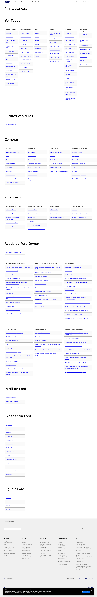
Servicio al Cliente (32, 210)
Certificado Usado (7, 550)
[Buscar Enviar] (73, 2)
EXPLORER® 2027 (10, 67)
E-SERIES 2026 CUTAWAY (68, 66)
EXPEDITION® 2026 (11, 83)
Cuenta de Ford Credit (45, 552)
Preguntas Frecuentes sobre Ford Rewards (75, 278)
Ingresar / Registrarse (11, 397)
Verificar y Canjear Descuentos (43, 272)
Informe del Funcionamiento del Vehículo (83, 554)
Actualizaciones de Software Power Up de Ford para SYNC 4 (18, 356)
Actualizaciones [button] (25, 549)
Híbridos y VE (9, 167)
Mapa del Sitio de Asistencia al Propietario (75, 372)
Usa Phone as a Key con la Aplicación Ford (75, 307)
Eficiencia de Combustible (34, 163)
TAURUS (37, 56)
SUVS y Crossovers (10, 160)
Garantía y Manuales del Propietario (84, 556)
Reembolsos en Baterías (41, 280)
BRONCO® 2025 (10, 55)
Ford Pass (8, 467)
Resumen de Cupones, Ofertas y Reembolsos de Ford (47, 267)
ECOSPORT (8, 33)
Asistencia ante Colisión (81, 564)
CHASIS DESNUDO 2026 (69, 82)
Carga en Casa (75, 160)
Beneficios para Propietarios (64, 561)
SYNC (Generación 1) (11, 337)
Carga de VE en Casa (40, 340)
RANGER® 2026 (25, 33)
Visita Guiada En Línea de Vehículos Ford (75, 363)
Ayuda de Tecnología (80, 544)
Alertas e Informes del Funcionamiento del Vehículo (76, 358)
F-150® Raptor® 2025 (85, 49)
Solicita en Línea (54, 210)
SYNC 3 (7, 344)
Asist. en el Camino (10, 293)
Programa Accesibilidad (27, 556)
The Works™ (38, 303)
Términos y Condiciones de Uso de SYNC (16, 369)
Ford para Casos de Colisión (13, 310)
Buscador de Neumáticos (12, 275)
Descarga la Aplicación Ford (72, 294)
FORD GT (82, 61)
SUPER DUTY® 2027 (26, 56)
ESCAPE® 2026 (9, 37)
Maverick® (90, 529)
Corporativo (9, 425)
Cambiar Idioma (9, 588)
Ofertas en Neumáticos (41, 295)
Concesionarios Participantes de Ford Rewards (76, 282)
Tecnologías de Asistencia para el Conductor (36, 179)
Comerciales (9, 171)
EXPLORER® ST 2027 (85, 53)
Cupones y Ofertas (80, 561)
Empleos (8, 429)
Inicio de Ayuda (79, 542)
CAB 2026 (67, 78)
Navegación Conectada (12, 459)
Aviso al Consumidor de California (83, 566)
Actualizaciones (32, 156)
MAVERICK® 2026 (25, 67)
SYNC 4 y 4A (9, 348)
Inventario (52, 156)
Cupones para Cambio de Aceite (43, 291)
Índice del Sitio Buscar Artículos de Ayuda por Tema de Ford (76, 333)
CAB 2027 (67, 74)
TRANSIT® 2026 (25, 52)
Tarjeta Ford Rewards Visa (71, 275)
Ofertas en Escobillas (40, 307)
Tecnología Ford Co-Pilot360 (64, 560)
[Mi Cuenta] (88, 2)
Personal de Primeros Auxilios (79, 179)
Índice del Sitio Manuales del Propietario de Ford (77, 350)
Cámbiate (74, 171)
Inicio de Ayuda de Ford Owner (13, 252)
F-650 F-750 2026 (69, 56)
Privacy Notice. (13, 593)
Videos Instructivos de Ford (72, 338)
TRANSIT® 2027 (24, 48)
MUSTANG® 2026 (39, 48)
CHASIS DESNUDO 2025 (69, 88)
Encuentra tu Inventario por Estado (59, 171)
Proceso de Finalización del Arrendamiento (13, 218)
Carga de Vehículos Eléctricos (42, 333)
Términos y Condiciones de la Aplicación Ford (76, 318)
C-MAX (37, 33)
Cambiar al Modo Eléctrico (64, 563)
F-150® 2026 (24, 41)
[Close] (91, 591)
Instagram (8, 509)
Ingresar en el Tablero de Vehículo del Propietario (84, 549)
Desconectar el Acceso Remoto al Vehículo (83, 568)
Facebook (8, 498)
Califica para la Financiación (46, 550)
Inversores (8, 432)
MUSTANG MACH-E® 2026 (11, 75)
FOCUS (37, 41)
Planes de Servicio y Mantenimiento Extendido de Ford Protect (18, 288)
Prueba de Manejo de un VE (79, 175)
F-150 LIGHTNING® (25, 63)
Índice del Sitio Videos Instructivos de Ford (75, 342)
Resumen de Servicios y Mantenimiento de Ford (18, 267)
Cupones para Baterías (41, 276)
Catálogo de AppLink (11, 365)
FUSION (37, 44)
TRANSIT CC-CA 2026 (70, 70)
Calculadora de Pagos (33, 213)
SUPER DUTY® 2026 (26, 60)
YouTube (8, 505)
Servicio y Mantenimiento (81, 545)
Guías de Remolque (33, 171)
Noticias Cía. (9, 436)
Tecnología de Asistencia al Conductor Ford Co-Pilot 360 (18, 373)
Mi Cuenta (74, 210)
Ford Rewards (68, 271)
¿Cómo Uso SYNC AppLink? (13, 361)
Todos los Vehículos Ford (12, 152)
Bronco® (84, 529)
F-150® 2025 (24, 44)
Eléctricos (6, 545)
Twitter (7, 502)
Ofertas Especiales (54, 160)
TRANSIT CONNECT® (26, 37)
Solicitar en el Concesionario (57, 217)
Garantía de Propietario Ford (72, 353)
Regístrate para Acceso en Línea (80, 213)
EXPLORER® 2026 (10, 70)
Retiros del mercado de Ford (13, 278)
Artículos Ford (9, 455)
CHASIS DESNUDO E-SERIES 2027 (70, 93)
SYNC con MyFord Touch (12, 340)
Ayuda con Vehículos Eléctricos (83, 547)
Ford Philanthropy (62, 555)
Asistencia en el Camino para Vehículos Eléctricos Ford (18, 297)
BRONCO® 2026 (10, 51)
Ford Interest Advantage (34, 225)
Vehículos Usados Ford (11, 179)
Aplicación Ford (61, 558)
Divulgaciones (10, 521)
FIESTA (37, 37)
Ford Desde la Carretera (63, 545)
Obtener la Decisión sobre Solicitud (59, 213)
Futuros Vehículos (10, 175)
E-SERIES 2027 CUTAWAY (68, 60)
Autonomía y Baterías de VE (79, 163)
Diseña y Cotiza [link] (25, 541)
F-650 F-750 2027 (69, 52)
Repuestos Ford (25, 558)
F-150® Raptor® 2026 (85, 45)
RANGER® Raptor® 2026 (84, 41)
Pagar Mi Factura (32, 217)
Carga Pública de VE (40, 337)
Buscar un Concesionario (12, 271)
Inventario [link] (24, 542)
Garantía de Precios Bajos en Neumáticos (45, 299)
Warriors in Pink (10, 451)
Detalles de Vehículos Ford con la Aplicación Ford (77, 303)
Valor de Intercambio (55, 167)
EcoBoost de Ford (32, 175)
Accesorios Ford (10, 306)
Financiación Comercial (11, 226)
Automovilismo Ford (62, 552)
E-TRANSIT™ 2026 (55, 50)
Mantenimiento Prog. (81, 558)
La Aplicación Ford (69, 290)
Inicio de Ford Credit (11, 210)
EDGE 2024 (9, 63)
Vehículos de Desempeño (12, 182)
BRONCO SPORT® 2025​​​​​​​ (10, 47)
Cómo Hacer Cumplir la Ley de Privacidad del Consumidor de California (76, 367)
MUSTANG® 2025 (39, 52)
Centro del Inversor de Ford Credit (36, 229)
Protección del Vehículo (12, 223)
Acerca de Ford (9, 440)
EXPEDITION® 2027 (10, 80)
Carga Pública (75, 167)
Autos (7, 156)
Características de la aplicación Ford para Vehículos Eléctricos (75, 298)
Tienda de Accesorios (11, 448)
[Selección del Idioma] (91, 2)
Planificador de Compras (34, 167)
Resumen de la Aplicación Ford (73, 267)
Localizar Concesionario (56, 152)
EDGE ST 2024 (83, 64)
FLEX (7, 59)
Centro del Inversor (44, 556)
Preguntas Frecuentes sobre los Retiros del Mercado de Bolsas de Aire (17, 283)
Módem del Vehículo (70, 286)
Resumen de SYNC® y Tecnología (14, 333)
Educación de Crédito (44, 547)
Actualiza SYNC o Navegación (13, 352)
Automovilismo (9, 444)
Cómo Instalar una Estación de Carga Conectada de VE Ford (47, 345)
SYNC (7, 463)
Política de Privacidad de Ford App (73, 314)
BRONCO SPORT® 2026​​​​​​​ (10, 41)
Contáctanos (31, 221)
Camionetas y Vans (10, 163)
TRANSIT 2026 (68, 33)
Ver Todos (6, 552)
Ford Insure (42, 553)
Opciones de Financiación (12, 213)
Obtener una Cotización (56, 163)
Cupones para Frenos (40, 284)
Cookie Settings (86, 591)
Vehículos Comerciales (9, 547)
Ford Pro (60, 550)
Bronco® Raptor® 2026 (84, 35)
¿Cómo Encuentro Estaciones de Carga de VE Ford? (46, 354)
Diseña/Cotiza (31, 152)
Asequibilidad (75, 156)
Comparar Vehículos (33, 160)
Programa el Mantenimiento (13, 302)
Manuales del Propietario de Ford (73, 346)
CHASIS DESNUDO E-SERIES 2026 (70, 99)
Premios (5, 555)
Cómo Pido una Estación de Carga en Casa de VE (47, 350)
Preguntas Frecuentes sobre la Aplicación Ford (76, 310)
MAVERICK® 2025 (25, 71)
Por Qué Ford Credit (44, 542)
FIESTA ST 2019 (83, 57)
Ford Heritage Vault (62, 564)
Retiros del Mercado (80, 560)
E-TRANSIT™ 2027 (54, 46)
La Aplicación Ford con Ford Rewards (15, 314)
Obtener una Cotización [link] (27, 544)
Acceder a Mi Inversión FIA (79, 217)
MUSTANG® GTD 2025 (11, 125)
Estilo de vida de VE (77, 152)
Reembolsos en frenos (41, 288)
